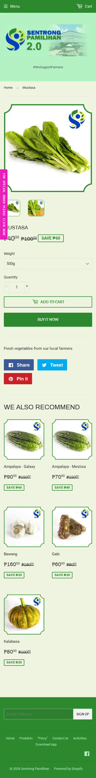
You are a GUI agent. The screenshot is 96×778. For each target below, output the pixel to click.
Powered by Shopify (68, 769)
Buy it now (48, 319)
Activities (80, 738)
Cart (88, 6)
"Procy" (42, 738)
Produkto (26, 738)
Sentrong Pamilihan (35, 769)
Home (8, 87)
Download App (46, 744)
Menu (15, 6)
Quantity (11, 277)
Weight (9, 254)
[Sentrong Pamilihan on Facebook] (87, 754)
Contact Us (60, 738)
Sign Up (83, 714)
